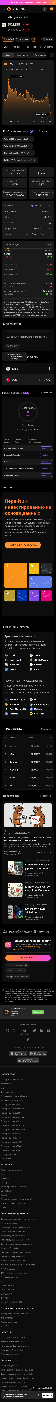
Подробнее (46, 393)
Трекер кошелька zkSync (12, 1113)
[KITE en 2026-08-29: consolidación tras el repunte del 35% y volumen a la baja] (15, 890)
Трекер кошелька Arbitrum (12, 1117)
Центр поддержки (9, 1366)
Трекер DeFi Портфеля (11, 1104)
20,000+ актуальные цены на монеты (18, 1265)
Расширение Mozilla (9, 1322)
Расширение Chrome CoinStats (14, 1314)
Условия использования (11, 1342)
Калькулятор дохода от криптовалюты (18, 1219)
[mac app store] (28, 1060)
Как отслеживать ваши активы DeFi (17, 1374)
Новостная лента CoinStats (13, 1203)
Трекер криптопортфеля (12, 1079)
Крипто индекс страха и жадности (16, 1244)
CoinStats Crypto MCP (10, 1277)
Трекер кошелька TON (11, 1138)
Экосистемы (6, 1159)
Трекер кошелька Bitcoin (12, 1146)
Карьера (4, 1182)
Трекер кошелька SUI (10, 1150)
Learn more (41, 2)
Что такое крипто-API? (19, 965)
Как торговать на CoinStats (13, 1382)
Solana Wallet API (8, 1290)
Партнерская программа (12, 1100)
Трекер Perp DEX (8, 1154)
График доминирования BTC (13, 1256)
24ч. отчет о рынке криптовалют (16, 1252)
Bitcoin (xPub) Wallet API (11, 1302)
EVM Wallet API (7, 1294)
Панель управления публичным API (16, 1199)
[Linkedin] (41, 1032)
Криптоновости (8, 1092)
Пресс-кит (5, 1178)
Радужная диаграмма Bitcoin (14, 1236)
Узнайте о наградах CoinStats (14, 1386)
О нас (3, 1207)
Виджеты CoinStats (9, 1248)
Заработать (6, 1084)
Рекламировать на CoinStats (13, 1187)
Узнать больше (28, 425)
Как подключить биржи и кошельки (17, 1370)
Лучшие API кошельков (19, 976)
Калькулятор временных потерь (15, 1227)
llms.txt (3, 1281)
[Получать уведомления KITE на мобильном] (34, 39)
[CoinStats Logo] (15, 9)
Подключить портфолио (23, 545)
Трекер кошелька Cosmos (12, 1125)
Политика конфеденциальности (15, 1346)
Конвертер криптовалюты (13, 1231)
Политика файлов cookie (12, 1350)
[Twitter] (50, 223)
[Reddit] (34, 1032)
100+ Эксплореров (9, 1269)
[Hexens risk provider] (28, 429)
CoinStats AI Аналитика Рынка (14, 1096)
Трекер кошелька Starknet (12, 1109)
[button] (46, 206)
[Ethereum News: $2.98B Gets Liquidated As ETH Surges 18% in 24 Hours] (15, 912)
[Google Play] (38, 1053)
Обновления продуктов (11, 1170)
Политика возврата (9, 1354)
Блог (3, 1088)
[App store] (18, 1053)
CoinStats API (6, 1191)
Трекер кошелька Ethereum (13, 1129)
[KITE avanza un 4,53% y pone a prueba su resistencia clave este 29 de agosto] (15, 868)
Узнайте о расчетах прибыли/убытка (17, 1378)
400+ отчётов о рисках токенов (15, 1273)
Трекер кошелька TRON (11, 1142)
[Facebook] (28, 1040)
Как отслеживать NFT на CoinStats (16, 1391)
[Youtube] (48, 1032)
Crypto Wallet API (8, 1285)
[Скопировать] (46, 206)
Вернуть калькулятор (10, 1223)
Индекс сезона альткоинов (13, 1260)
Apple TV (5, 1326)
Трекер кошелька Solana (12, 1121)
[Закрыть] (53, 2)
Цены (3, 1174)
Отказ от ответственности (13, 1337)
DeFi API (4, 1298)
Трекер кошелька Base (11, 1134)
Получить (38, 1012)
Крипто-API (26, 958)
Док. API (4, 1195)
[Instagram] (14, 1032)
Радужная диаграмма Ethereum (15, 1240)
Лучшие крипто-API (17, 971)
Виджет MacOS (8, 1318)
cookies (20, 1394)
